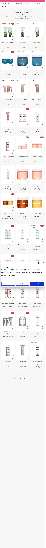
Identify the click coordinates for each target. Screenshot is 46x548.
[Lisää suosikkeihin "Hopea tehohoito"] (27, 356)
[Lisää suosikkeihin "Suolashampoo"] (27, 65)
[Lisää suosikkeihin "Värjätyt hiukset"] (27, 122)
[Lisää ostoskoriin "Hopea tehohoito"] (27, 358)
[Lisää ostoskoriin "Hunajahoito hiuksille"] (13, 210)
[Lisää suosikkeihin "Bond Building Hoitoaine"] (42, 94)
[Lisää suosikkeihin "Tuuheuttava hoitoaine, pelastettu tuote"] (42, 239)
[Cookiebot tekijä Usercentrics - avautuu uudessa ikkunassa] (38, 263)
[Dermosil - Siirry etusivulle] (7, 3)
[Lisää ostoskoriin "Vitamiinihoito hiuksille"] (42, 153)
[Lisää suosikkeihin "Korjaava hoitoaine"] (42, 297)
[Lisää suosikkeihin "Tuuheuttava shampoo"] (27, 239)
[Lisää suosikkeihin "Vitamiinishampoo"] (27, 179)
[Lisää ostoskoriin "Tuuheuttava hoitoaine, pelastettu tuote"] (42, 242)
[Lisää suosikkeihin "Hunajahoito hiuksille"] (13, 208)
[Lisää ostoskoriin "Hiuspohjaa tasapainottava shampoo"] (42, 358)
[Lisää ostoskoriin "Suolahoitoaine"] (42, 68)
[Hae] (29, 3)
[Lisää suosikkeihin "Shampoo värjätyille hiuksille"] (42, 122)
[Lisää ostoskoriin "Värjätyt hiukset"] (27, 125)
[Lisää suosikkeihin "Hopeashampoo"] (42, 326)
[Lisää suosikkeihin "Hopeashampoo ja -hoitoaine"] (27, 326)
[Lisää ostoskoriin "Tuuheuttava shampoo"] (27, 242)
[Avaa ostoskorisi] (44, 3)
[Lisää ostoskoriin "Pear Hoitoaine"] (27, 39)
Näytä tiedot (38, 279)
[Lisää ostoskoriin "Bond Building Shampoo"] (27, 96)
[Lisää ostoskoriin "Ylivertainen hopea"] (13, 329)
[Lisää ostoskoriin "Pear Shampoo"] (42, 39)
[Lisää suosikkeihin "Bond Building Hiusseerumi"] (13, 122)
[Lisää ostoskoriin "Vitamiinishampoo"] (27, 182)
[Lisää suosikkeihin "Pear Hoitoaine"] (27, 37)
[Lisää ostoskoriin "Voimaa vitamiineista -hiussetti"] (27, 153)
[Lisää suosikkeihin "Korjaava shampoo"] (27, 297)
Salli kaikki (37, 283)
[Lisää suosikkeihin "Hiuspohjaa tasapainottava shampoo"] (42, 356)
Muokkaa (22, 283)
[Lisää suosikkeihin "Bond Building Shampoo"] (27, 94)
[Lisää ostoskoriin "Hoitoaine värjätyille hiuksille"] (13, 153)
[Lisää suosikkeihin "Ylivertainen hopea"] (13, 326)
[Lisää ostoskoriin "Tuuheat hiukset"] (13, 242)
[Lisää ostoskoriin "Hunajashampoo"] (27, 210)
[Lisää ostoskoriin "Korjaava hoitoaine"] (42, 300)
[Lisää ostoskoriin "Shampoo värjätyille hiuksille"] (42, 125)
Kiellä (8, 283)
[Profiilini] (41, 3)
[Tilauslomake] (37, 3)
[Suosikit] (39, 3)
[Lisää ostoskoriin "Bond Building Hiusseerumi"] (13, 125)
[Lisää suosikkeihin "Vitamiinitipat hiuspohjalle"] (13, 179)
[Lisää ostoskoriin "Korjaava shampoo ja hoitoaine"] (13, 300)
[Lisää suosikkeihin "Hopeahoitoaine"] (13, 356)
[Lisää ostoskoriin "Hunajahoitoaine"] (42, 210)
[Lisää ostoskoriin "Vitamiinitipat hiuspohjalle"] (13, 182)
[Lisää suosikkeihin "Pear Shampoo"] (42, 37)
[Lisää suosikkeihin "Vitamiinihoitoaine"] (42, 179)
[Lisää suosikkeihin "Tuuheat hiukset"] (13, 239)
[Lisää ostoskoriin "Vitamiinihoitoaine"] (42, 182)
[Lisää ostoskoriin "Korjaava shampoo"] (27, 300)
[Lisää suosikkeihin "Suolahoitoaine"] (42, 65)
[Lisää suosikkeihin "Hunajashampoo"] (27, 208)
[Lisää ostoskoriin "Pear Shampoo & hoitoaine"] (13, 39)
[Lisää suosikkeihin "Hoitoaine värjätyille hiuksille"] (13, 151)
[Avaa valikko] (2, 3)
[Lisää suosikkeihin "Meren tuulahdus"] (13, 65)
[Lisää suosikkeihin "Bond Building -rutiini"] (13, 94)
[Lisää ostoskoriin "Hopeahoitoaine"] (13, 358)
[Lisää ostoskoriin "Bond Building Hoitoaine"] (42, 96)
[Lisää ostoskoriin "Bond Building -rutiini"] (13, 96)
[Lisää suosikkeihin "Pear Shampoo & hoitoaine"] (13, 37)
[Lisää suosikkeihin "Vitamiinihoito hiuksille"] (42, 151)
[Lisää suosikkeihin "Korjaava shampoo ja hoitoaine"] (13, 297)
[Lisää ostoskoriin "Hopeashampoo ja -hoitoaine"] (27, 329)
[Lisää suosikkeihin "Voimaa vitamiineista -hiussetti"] (27, 151)
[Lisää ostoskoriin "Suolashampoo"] (27, 68)
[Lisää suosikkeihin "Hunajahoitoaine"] (42, 208)
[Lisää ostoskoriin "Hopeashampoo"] (42, 329)
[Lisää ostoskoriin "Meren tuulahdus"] (13, 68)
